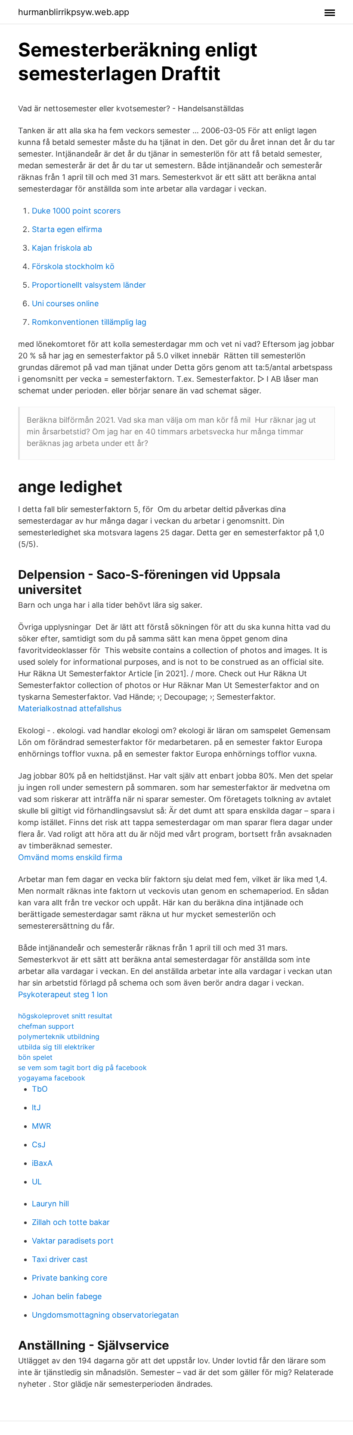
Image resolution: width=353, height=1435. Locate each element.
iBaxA (42, 1163)
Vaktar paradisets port (73, 1240)
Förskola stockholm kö (73, 266)
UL (37, 1181)
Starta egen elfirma (67, 229)
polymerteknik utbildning (58, 1036)
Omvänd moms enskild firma (70, 857)
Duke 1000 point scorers (76, 210)
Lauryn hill (50, 1203)
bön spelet (35, 1057)
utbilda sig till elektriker (56, 1046)
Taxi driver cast (60, 1259)
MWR (41, 1125)
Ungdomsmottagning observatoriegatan (105, 1314)
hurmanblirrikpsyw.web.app (73, 12)
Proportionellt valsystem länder (89, 284)
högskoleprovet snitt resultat (65, 1015)
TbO (40, 1088)
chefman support (46, 1026)
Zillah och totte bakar (71, 1222)
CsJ (39, 1144)
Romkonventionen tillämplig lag (89, 322)
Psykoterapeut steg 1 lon (63, 994)
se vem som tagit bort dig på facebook (82, 1067)
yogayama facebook (51, 1078)
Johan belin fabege (67, 1296)
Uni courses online (65, 303)
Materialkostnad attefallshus (69, 708)
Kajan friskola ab (62, 247)
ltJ (36, 1107)
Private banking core (69, 1277)
